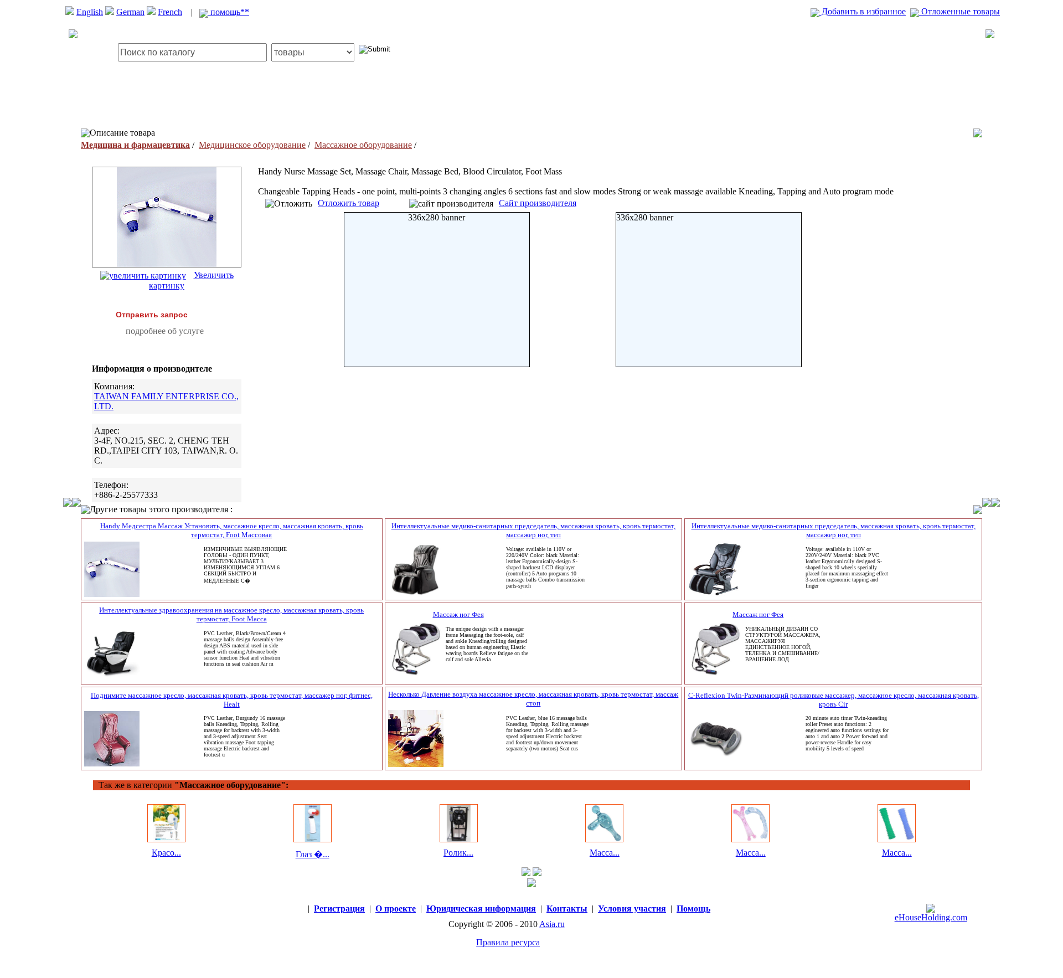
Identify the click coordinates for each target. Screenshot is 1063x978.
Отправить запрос (152, 314)
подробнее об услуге (165, 331)
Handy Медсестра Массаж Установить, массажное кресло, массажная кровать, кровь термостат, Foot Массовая (231, 530)
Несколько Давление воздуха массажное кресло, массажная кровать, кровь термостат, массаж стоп (533, 698)
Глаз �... (312, 854)
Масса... (605, 852)
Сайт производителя (537, 203)
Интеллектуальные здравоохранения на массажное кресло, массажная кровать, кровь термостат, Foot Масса (231, 614)
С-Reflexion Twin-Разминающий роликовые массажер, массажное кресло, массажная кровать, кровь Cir (833, 699)
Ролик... (458, 852)
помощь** (228, 12)
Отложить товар (348, 203)
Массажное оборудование (363, 145)
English (89, 12)
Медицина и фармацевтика (135, 145)
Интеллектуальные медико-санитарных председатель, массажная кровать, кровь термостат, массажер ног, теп (533, 530)
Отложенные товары (959, 11)
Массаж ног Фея (458, 614)
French (170, 12)
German (130, 12)
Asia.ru (552, 924)
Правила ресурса (508, 942)
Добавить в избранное (862, 11)
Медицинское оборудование (252, 145)
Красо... (166, 852)
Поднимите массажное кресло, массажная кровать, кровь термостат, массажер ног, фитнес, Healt (232, 699)
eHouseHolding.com (931, 917)
